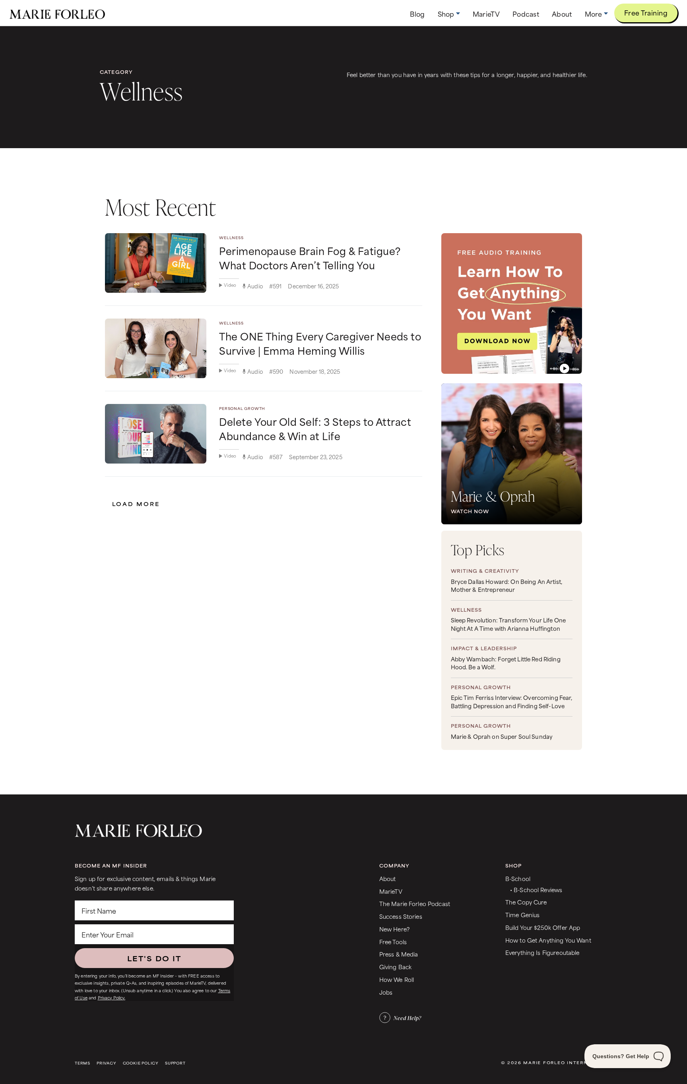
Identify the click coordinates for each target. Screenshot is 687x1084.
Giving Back (395, 966)
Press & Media (398, 953)
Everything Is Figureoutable (542, 952)
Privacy (106, 1063)
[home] (57, 13)
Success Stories (400, 916)
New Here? (394, 928)
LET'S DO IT (154, 958)
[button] (448, 14)
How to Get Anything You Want (548, 940)
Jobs (386, 992)
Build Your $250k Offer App (542, 927)
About (387, 878)
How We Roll (396, 979)
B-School (517, 878)
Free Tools (393, 941)
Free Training (646, 12)
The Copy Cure (526, 901)
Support (175, 1063)
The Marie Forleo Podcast (414, 903)
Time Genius (522, 914)
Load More (136, 504)
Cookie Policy (141, 1063)
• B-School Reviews (536, 889)
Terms (82, 1063)
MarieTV (390, 891)
